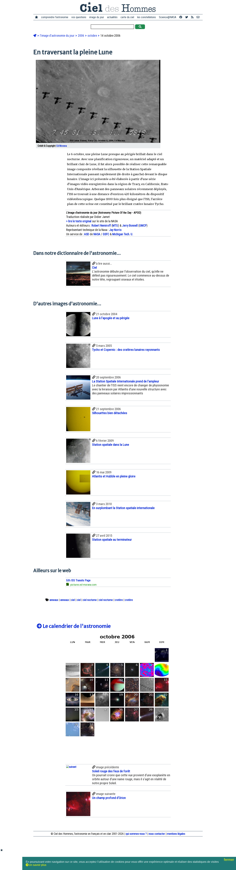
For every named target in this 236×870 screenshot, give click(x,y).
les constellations (146, 17)
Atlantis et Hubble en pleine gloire (113, 476)
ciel (73, 600)
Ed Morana (61, 145)
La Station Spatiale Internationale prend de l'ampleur (125, 381)
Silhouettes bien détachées (109, 413)
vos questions (78, 17)
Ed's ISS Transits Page (78, 580)
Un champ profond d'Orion (109, 798)
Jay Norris (115, 230)
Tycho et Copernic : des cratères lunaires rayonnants (126, 350)
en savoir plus (37, 864)
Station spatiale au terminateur (112, 540)
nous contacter (157, 833)
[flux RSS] (192, 17)
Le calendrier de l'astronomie (76, 626)
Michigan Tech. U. (122, 234)
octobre (93, 35)
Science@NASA (167, 17)
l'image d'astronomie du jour (57, 35)
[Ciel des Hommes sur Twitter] (187, 17)
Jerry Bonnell (130, 225)
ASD (86, 234)
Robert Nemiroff (101, 225)
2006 (81, 35)
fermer (229, 860)
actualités (112, 17)
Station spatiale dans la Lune (110, 445)
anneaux (54, 600)
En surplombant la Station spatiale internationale (123, 508)
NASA (96, 234)
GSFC (106, 234)
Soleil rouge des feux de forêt (111, 771)
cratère (119, 600)
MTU (115, 225)
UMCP (143, 225)
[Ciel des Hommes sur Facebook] (181, 17)
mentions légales (176, 833)
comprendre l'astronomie (54, 17)
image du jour (96, 17)
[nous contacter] (198, 17)
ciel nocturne (90, 600)
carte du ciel (127, 17)
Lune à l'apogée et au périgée (110, 318)
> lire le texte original (78, 221)
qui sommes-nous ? (136, 833)
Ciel (94, 267)
